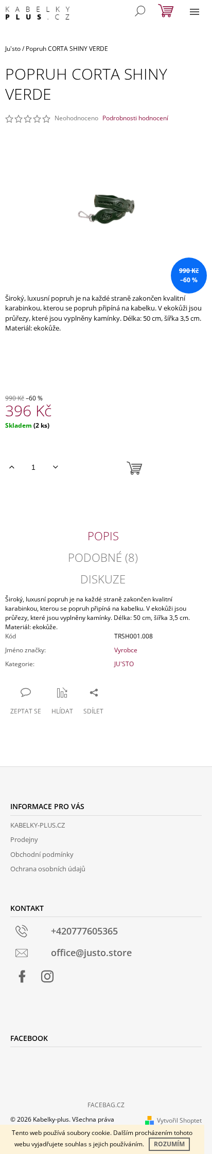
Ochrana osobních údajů (47, 868)
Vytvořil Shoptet (179, 1120)
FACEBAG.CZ (106, 1105)
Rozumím (169, 1144)
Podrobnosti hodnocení (135, 118)
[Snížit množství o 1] (55, 467)
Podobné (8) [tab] (103, 557)
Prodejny (24, 839)
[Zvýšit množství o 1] (11, 467)
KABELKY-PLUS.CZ (37, 825)
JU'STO (124, 664)
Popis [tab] (103, 535)
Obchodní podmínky (42, 854)
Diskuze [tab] (103, 579)
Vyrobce (125, 650)
